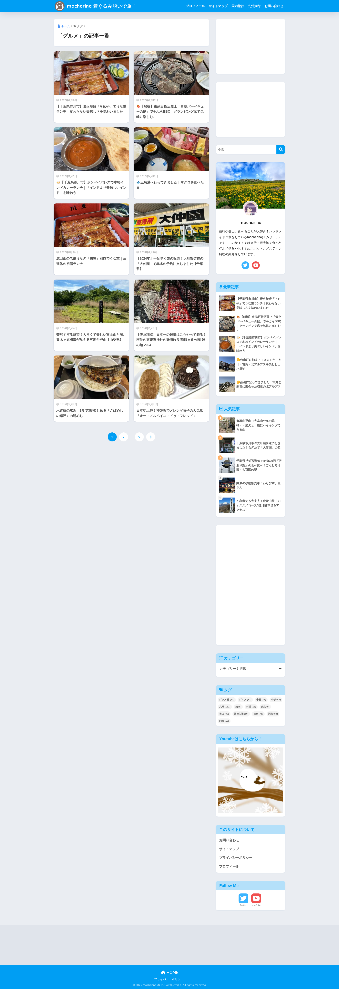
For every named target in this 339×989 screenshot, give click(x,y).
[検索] (280, 149)
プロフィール (195, 6)
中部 (276, 699)
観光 (258, 713)
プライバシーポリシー (235, 858)
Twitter (243, 905)
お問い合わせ (273, 6)
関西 (224, 720)
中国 (261, 699)
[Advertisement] (250, 46)
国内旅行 (237, 6)
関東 (273, 713)
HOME (171, 972)
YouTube (256, 905)
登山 (224, 713)
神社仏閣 (241, 713)
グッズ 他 (226, 699)
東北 (265, 706)
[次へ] (150, 436)
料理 (251, 706)
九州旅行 (254, 6)
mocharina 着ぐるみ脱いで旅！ (101, 6)
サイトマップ (218, 6)
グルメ (245, 699)
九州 (224, 706)
